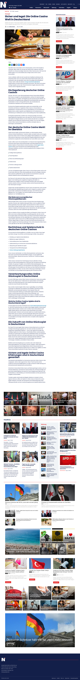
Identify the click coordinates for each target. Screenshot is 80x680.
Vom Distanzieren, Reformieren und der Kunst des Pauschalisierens (51, 470)
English (6, 412)
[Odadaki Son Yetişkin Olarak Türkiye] (40, 563)
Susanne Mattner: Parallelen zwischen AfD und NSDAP (63, 81)
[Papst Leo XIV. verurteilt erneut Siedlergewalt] (30, 456)
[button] (74, 4)
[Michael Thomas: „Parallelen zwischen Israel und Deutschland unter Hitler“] (12, 456)
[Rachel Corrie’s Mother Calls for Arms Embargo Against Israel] (67, 411)
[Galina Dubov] (6, 26)
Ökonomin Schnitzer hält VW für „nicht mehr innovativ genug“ (21, 502)
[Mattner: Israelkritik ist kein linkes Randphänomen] (43, 443)
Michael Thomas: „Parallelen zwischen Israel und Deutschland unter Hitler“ (12, 465)
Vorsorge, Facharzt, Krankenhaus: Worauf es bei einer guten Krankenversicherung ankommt (65, 108)
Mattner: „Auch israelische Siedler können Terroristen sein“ (51, 448)
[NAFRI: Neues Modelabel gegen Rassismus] (57, 535)
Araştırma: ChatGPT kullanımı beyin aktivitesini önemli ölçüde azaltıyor (14, 571)
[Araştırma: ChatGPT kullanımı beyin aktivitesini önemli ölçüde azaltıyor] (16, 563)
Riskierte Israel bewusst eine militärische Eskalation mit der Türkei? (64, 29)
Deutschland (62, 436)
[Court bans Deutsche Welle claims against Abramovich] (31, 411)
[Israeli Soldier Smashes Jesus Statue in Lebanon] (49, 411)
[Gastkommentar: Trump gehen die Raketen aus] (43, 465)
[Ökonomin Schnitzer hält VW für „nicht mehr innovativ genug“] (22, 492)
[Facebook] (78, 4)
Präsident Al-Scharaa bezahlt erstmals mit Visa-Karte (64, 56)
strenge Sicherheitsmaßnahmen (32, 81)
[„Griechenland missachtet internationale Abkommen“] (48, 549)
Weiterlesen (59, 41)
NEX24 (61, 32)
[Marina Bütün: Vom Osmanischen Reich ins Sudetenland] (66, 549)
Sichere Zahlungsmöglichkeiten (17, 250)
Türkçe (7, 573)
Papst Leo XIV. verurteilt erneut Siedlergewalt (28, 464)
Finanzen (57, 111)
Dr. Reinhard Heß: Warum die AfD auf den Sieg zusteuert (52, 452)
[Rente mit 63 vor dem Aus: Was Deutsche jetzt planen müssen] (68, 427)
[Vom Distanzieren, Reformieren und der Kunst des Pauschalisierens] (43, 469)
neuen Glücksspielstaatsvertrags (38, 305)
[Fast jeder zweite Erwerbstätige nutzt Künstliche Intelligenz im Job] (63, 593)
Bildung (8, 591)
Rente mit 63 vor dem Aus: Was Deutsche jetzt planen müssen (67, 434)
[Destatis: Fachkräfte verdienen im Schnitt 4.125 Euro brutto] (13, 605)
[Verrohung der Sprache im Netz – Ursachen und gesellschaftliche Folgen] (43, 474)
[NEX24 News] (3, 659)
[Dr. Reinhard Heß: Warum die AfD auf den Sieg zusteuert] (43, 452)
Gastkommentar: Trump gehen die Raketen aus (50, 465)
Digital (7, 11)
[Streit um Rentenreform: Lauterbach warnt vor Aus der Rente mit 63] (68, 460)
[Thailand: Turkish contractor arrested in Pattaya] (12, 411)
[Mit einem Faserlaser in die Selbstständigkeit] (48, 605)
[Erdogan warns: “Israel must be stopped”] (16, 398)
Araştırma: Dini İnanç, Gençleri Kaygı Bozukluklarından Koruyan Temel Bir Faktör (63, 572)
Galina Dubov (12, 26)
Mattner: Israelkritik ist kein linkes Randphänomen (68, 451)
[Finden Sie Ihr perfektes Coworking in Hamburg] (66, 605)
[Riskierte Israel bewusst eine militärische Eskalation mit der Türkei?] (65, 22)
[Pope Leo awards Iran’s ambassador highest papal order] (64, 398)
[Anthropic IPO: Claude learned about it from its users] (40, 398)
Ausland (57, 32)
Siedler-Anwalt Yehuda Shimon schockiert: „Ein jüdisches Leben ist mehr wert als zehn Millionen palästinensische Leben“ (52, 459)
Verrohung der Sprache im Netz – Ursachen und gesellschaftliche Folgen (52, 475)
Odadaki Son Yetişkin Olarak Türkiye (39, 570)
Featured (57, 84)
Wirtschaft (7, 500)
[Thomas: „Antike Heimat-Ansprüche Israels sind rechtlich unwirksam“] (65, 129)
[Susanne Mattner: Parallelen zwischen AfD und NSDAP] (65, 75)
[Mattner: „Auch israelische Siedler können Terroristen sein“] (43, 447)
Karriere (31, 593)
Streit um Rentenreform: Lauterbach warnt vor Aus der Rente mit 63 (67, 467)
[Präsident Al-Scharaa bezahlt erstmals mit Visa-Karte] (65, 49)
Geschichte (61, 550)
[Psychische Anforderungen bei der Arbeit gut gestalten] (40, 593)
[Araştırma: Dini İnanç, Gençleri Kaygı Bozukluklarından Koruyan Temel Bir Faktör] (64, 563)
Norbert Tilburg (62, 111)
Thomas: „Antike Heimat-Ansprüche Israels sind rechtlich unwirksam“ (64, 137)
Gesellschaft (44, 539)
